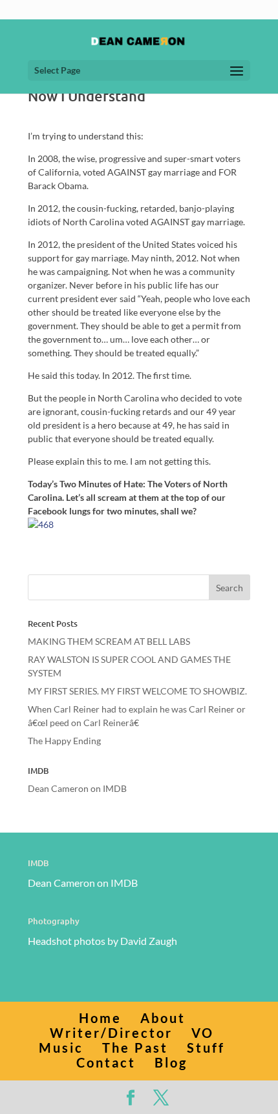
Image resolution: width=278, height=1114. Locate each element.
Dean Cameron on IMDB (77, 788)
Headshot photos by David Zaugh (102, 941)
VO (202, 1032)
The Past (135, 1047)
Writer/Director (111, 1032)
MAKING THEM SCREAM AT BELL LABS (109, 641)
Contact (106, 1062)
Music (61, 1047)
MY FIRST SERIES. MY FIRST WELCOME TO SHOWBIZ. (137, 690)
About (163, 1018)
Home (100, 1018)
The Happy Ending (64, 740)
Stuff (206, 1047)
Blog (171, 1062)
